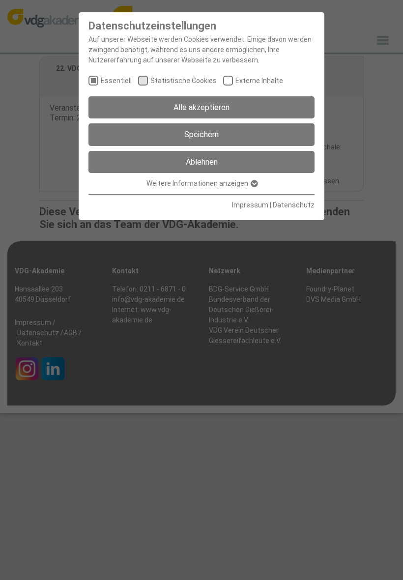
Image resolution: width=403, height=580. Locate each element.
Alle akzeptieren (201, 107)
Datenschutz (294, 205)
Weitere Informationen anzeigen (198, 183)
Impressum (250, 205)
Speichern (201, 134)
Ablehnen (202, 162)
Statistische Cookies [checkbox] (183, 81)
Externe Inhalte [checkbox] (259, 81)
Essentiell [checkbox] (116, 81)
